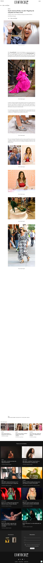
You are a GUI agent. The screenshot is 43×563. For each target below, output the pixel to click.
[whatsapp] (7, 5)
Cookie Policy (26, 561)
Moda (9, 8)
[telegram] (8, 5)
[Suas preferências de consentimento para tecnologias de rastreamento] (41, 561)
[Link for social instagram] (22, 559)
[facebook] (2, 5)
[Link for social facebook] (20, 559)
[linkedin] (4, 5)
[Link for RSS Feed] (24, 559)
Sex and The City (13, 52)
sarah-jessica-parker (11, 417)
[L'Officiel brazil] (21, 2)
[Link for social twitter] (18, 559)
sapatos (27, 417)
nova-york (24, 417)
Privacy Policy (37, 546)
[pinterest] (3, 5)
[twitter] (6, 5)
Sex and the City (19, 417)
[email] (0, 5)
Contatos (16, 561)
